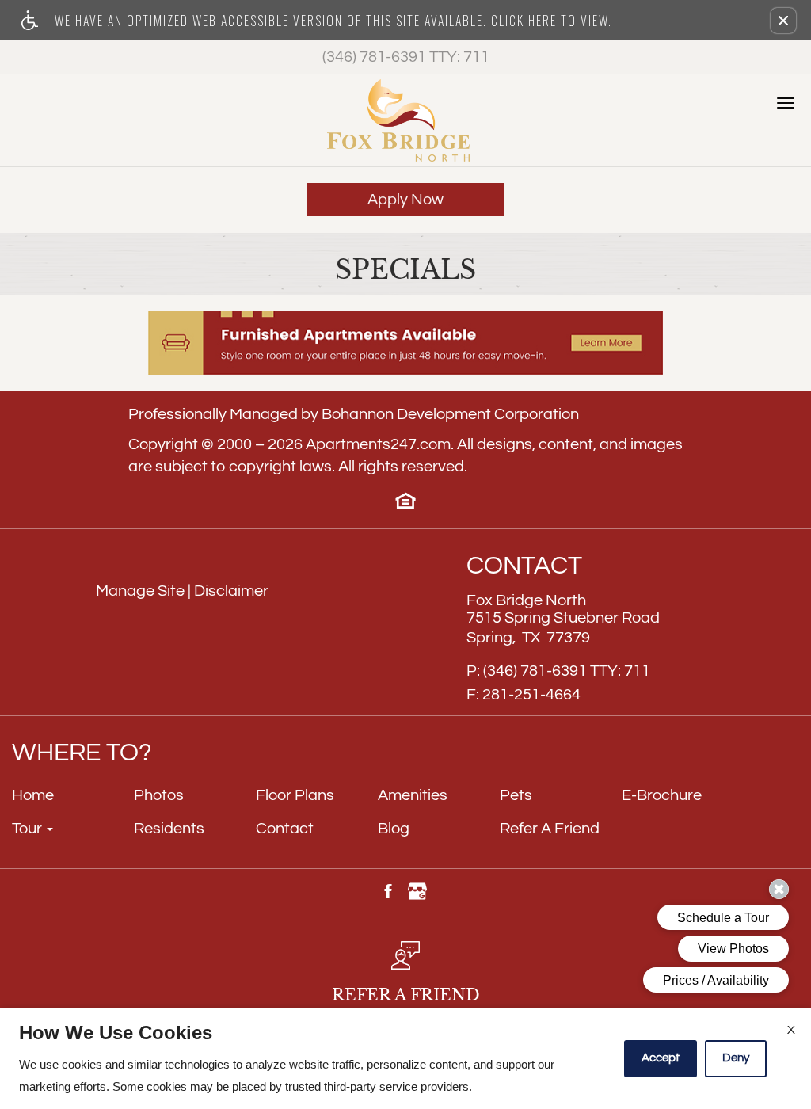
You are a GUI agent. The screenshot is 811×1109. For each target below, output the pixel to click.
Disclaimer (231, 591)
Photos (159, 795)
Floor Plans (295, 795)
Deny (735, 1058)
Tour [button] (28, 829)
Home (33, 795)
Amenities (412, 795)
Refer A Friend (550, 829)
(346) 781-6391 (405, 57)
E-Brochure (662, 795)
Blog (393, 829)
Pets (516, 795)
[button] (783, 20)
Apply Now (405, 200)
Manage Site (140, 591)
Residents (169, 829)
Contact (285, 829)
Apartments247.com (378, 444)
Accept (661, 1058)
